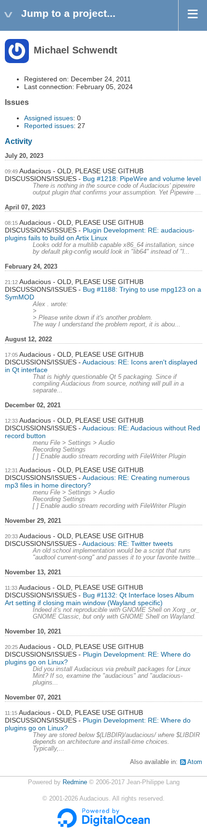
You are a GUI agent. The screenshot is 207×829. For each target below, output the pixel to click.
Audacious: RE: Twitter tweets (127, 543)
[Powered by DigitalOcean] (103, 825)
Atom (194, 762)
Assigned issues (48, 118)
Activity (18, 141)
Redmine (75, 782)
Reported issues (49, 126)
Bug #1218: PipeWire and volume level (142, 178)
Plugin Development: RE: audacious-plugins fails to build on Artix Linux (99, 234)
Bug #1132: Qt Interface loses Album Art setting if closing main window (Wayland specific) (99, 599)
